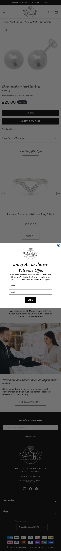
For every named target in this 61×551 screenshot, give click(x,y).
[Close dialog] (58, 245)
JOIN (30, 300)
